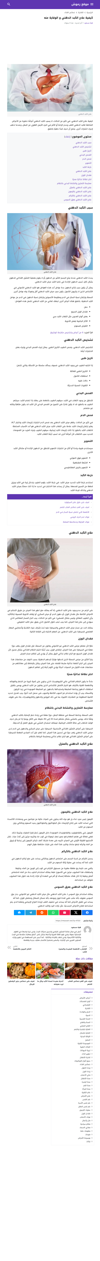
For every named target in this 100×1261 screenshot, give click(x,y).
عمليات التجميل (84, 1110)
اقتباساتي (86, 1004)
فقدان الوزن (86, 175)
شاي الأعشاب (85, 1075)
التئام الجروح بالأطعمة (22, 948)
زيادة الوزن (86, 1071)
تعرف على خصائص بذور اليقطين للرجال (21, 983)
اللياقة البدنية (85, 1036)
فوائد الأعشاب (85, 1117)
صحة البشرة (86, 1082)
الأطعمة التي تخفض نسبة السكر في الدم (72, 512)
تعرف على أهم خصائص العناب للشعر (74, 507)
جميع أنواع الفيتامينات (82, 1061)
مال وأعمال (86, 1120)
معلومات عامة (85, 1131)
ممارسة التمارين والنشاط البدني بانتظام (74, 183)
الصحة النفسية (85, 1018)
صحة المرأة (86, 1089)
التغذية (87, 1008)
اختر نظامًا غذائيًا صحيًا (81, 179)
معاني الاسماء (85, 1127)
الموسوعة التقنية (84, 1043)
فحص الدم (86, 159)
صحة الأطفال (85, 1078)
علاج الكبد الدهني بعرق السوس (77, 199)
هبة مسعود (88, 23)
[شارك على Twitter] (76, 912)
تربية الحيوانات (85, 1050)
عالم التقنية (86, 1092)
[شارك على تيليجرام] (30, 912)
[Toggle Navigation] (92, 4)
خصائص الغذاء (69, 12)
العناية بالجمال (85, 1033)
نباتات (88, 1141)
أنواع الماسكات (85, 1001)
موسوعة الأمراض (84, 1138)
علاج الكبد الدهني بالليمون (79, 191)
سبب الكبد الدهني (83, 142)
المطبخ (87, 1040)
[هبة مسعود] (87, 930)
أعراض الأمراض (85, 998)
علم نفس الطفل (84, 1106)
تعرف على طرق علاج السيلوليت (76, 502)
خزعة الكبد (87, 167)
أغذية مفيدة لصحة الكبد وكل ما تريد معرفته (50, 983)
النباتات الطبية (85, 1047)
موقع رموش (80, 4)
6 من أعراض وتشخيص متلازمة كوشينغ (66, 332)
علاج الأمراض (85, 1096)
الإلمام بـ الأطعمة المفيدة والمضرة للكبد (73, 949)
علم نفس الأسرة (84, 1103)
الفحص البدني (85, 155)
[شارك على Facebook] (87, 912)
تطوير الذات (86, 1054)
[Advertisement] (50, 44)
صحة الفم (86, 1085)
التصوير (88, 163)
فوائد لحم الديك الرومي (79, 517)
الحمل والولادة (85, 1011)
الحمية (88, 1015)
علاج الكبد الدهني (83, 171)
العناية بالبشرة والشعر (82, 1029)
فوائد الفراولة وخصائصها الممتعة (76, 522)
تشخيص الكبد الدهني (82, 147)
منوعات (87, 1134)
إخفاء (67, 137)
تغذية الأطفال (85, 1057)
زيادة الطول (86, 1068)
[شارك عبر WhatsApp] (53, 912)
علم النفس (86, 1099)
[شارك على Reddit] (42, 912)
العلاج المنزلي (85, 1025)
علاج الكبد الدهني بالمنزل (80, 187)
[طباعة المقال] (19, 912)
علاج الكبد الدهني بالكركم (80, 195)
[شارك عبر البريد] (64, 912)
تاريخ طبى (87, 151)
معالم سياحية (85, 1124)
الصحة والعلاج (85, 1022)
